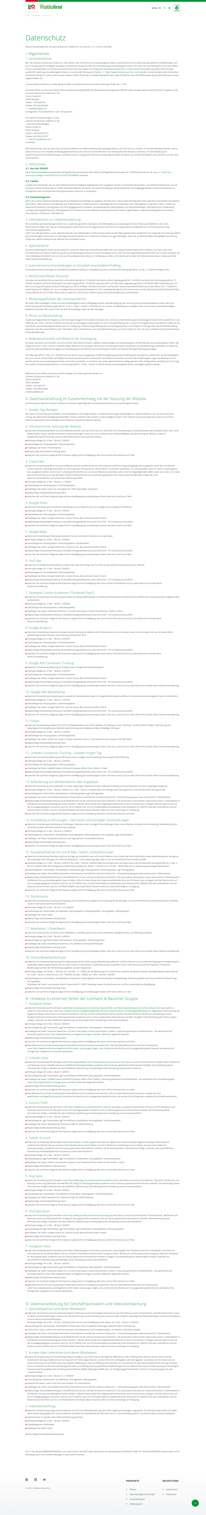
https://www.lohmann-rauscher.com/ (122, 72)
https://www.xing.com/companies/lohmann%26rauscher (93, 1180)
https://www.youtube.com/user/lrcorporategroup (90, 1215)
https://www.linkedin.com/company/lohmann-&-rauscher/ (94, 1062)
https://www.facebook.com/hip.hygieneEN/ (123, 1011)
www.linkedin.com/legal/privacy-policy (44, 1096)
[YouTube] (44, 1479)
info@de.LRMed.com (38, 108)
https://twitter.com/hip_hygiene (82, 1142)
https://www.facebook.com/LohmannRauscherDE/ (90, 1008)
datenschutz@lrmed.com (40, 139)
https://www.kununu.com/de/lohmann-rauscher (89, 1107)
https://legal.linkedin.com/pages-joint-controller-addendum (59, 1082)
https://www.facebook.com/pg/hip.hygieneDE (79, 1011)
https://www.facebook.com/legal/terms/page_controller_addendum (81, 1034)
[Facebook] (27, 1479)
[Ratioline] (44, 7)
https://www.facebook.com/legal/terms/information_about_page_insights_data (68, 1048)
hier (125, 84)
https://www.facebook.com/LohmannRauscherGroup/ (141, 1008)
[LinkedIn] (35, 1479)
